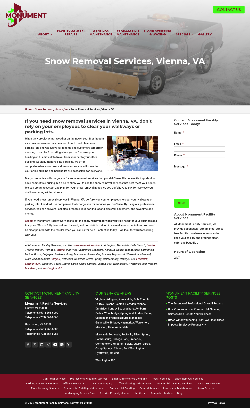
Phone (179, 155)
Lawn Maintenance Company (129, 378)
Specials (183, 34)
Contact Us (229, 9)
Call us (29, 220)
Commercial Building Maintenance (84, 388)
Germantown (32, 263)
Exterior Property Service (115, 393)
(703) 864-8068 (48, 333)
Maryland (30, 268)
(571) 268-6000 (48, 329)
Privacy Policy (216, 403)
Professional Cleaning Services (88, 378)
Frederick (141, 259)
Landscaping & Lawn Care (79, 393)
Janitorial (140, 393)
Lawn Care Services (208, 383)
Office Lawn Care (73, 383)
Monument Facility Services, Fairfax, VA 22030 (63, 403)
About (43, 34)
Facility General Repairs (71, 33)
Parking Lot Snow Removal (42, 383)
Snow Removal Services (189, 378)
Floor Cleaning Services (45, 388)
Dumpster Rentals (162, 393)
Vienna (60, 249)
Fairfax (151, 245)
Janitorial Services (54, 378)
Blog (180, 393)
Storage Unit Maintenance (127, 33)
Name (179, 132)
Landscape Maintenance (178, 388)
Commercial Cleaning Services (174, 383)
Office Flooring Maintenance (134, 383)
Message (181, 166)
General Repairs (149, 388)
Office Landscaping (100, 383)
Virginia (56, 259)
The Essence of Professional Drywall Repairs (195, 303)
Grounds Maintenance (101, 33)
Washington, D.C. (53, 268)
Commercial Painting (122, 388)
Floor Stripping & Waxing (157, 33)
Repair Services (161, 378)
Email (179, 144)
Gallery (205, 34)
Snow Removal (206, 388)
